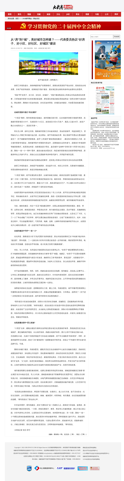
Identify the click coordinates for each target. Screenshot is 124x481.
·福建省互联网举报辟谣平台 (90, 456)
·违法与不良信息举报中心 (90, 450)
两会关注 (36, 18)
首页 (17, 18)
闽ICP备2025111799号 (74, 450)
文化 (58, 14)
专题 (97, 14)
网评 (116, 14)
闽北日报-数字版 (96, 83)
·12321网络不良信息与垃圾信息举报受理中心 (95, 453)
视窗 (87, 14)
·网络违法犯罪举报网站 (89, 447)
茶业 (77, 14)
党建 (39, 14)
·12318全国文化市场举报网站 (91, 459)
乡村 (68, 14)
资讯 (19, 14)
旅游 (48, 14)
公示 (106, 14)
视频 (29, 14)
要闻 (9, 14)
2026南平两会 (27, 18)
